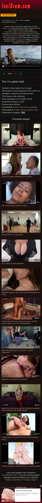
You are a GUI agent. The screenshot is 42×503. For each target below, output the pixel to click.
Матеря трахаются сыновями (25, 107)
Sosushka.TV (18, 480)
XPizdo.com (6, 28)
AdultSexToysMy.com (12, 32)
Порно (8, 480)
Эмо (23, 113)
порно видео (24, 43)
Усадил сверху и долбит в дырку (27, 110)
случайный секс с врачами (14, 475)
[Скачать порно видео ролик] (20, 74)
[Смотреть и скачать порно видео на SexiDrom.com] (16, 5)
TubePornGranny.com (11, 35)
